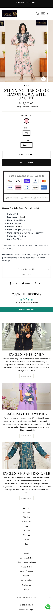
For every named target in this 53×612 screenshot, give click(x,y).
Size (26, 128)
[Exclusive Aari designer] (26, 455)
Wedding (26, 517)
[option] (26, 51)
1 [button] (24, 85)
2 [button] (27, 85)
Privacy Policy (26, 566)
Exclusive (26, 512)
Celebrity (26, 507)
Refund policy (26, 580)
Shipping (18, 107)
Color (26, 116)
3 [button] (29, 85)
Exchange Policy (26, 557)
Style (26, 140)
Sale (26, 544)
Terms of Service (26, 571)
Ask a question (26, 269)
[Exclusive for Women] (26, 396)
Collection (26, 521)
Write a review (26, 309)
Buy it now (26, 162)
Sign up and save (26, 598)
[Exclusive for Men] (26, 336)
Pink (26, 121)
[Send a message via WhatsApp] (48, 607)
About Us (26, 575)
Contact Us (26, 584)
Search (26, 553)
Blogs (26, 589)
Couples (26, 535)
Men (26, 526)
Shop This (26, 376)
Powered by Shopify (26, 609)
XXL (26, 132)
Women (26, 530)
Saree (26, 539)
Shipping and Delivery (26, 562)
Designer (26, 145)
